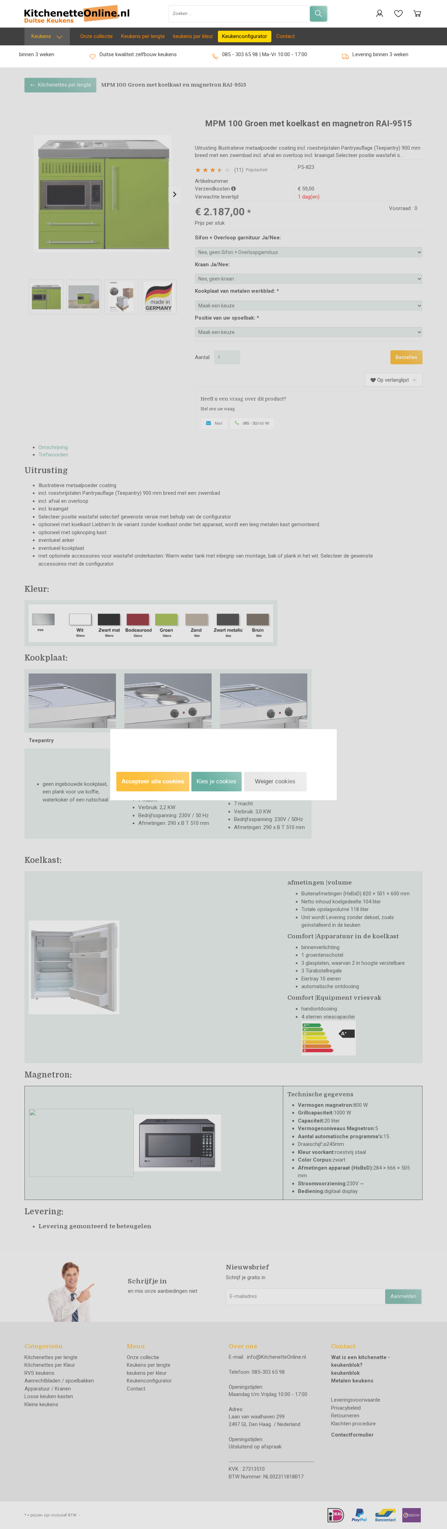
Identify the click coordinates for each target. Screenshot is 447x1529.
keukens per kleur (193, 36)
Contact (285, 36)
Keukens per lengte (143, 36)
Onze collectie (96, 36)
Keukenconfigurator (244, 36)
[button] (152, 781)
